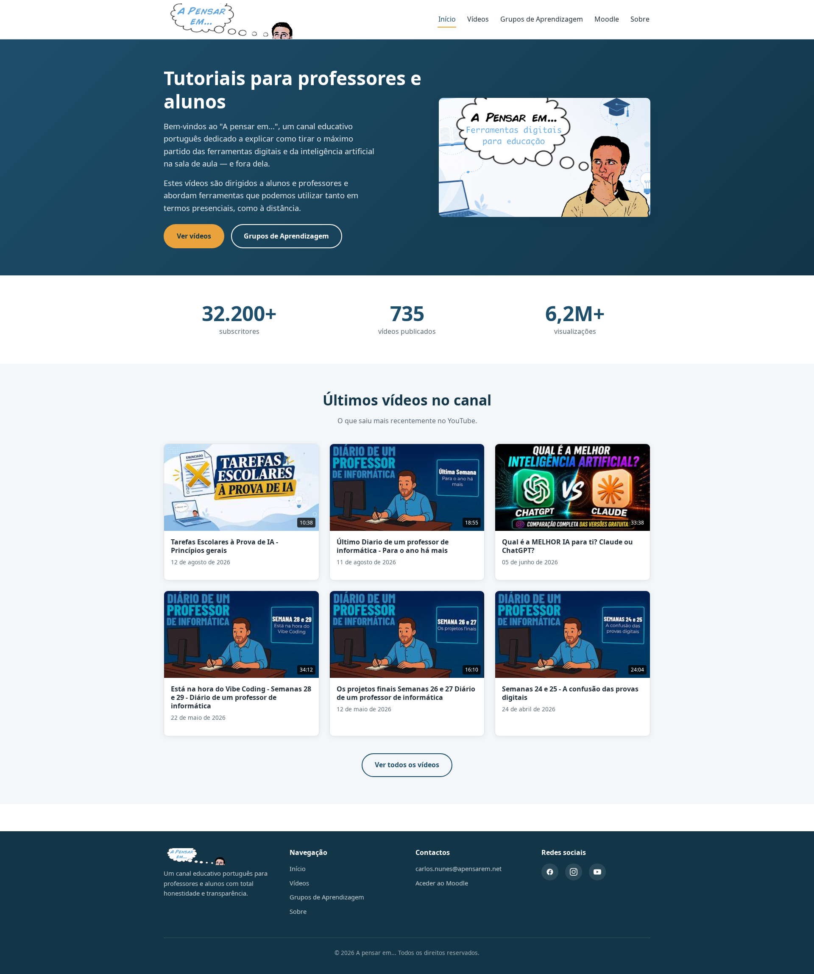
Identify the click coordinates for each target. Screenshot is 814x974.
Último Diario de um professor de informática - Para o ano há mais (393, 546)
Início (447, 19)
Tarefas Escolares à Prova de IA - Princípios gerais (224, 546)
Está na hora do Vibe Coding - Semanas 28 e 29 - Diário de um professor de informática (241, 697)
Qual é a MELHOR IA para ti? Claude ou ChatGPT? (567, 546)
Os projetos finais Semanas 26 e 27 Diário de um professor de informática (406, 693)
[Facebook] (549, 871)
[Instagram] (573, 871)
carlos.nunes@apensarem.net (458, 868)
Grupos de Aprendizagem (541, 19)
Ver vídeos (194, 236)
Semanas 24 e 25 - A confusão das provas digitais (570, 693)
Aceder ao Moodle (441, 883)
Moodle (606, 19)
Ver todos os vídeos (407, 764)
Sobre (640, 19)
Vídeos (478, 19)
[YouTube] (597, 871)
